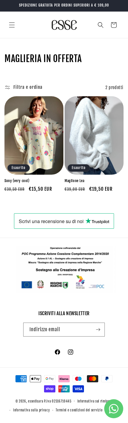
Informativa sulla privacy (31, 410)
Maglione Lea (74, 181)
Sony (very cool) (16, 181)
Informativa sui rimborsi (95, 401)
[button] (11, 24)
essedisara (35, 401)
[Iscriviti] (97, 330)
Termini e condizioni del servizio (79, 410)
